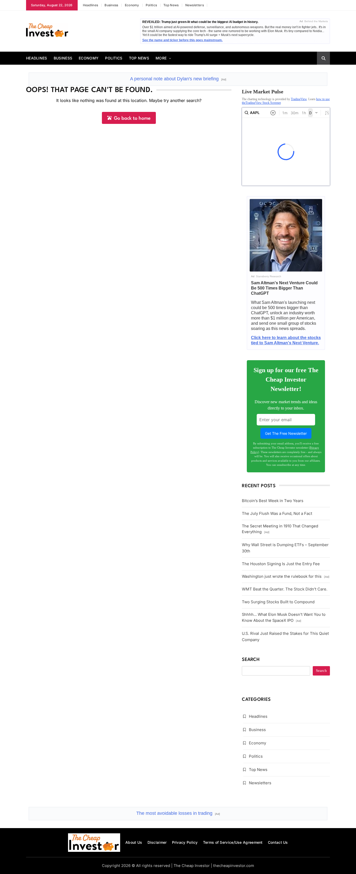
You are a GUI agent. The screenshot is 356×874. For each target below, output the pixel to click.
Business (111, 5)
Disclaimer (157, 842)
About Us (133, 842)
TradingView (299, 99)
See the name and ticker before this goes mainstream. (182, 40)
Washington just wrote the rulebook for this (285, 576)
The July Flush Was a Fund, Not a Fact (277, 513)
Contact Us (278, 842)
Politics (151, 5)
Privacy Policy (185, 842)
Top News (171, 5)
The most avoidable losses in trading (178, 813)
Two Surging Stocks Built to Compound (278, 601)
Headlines (90, 5)
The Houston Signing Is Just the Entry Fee (281, 563)
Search (251, 660)
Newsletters (194, 5)
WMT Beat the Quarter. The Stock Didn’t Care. (284, 589)
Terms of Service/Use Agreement (233, 842)
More (161, 58)
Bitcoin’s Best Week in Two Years (272, 500)
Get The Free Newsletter (286, 433)
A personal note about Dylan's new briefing (178, 78)
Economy (132, 5)
